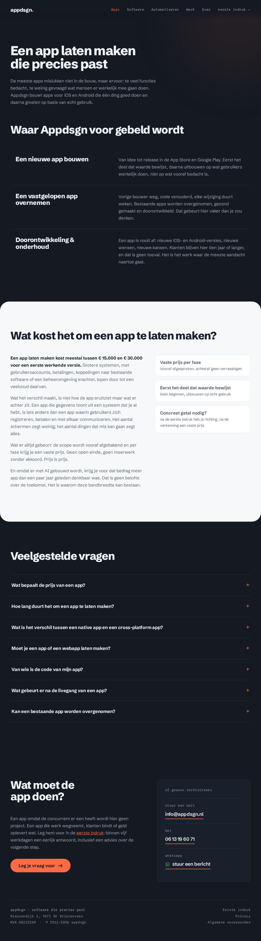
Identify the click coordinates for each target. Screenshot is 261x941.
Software (135, 9)
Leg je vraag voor (37, 865)
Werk (190, 9)
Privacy (243, 916)
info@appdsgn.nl (184, 814)
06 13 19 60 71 (180, 839)
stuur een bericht (191, 864)
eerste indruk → (234, 9)
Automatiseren (165, 9)
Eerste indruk (237, 910)
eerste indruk (89, 832)
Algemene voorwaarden (229, 922)
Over (206, 9)
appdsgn (21, 10)
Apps (115, 9)
